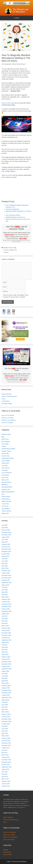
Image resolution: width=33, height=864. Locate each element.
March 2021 (5, 654)
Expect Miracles (6, 394)
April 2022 (5, 623)
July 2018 (4, 726)
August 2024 (5, 556)
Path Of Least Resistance (9, 396)
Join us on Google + (8, 422)
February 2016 (6, 781)
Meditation (5, 484)
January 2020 (6, 688)
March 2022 (5, 625)
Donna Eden (5, 453)
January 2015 (6, 786)
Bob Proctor (5, 439)
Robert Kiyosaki (6, 501)
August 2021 (5, 642)
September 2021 (6, 640)
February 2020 (6, 685)
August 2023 (5, 585)
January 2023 (6, 602)
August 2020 (5, 671)
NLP (3, 494)
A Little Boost (6, 401)
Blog (14, 247)
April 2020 (5, 681)
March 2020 (5, 683)
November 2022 (6, 606)
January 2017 (6, 757)
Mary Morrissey (6, 482)
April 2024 (5, 566)
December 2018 (6, 719)
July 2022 (4, 616)
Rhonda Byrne (6, 499)
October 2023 (6, 580)
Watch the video (6, 175)
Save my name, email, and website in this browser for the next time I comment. (15, 296)
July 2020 (4, 673)
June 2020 (5, 676)
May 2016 (4, 774)
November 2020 (6, 664)
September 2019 (6, 697)
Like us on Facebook (8, 415)
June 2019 (5, 704)
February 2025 (6, 544)
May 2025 (4, 542)
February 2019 (6, 714)
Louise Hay (5, 477)
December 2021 (6, 633)
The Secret (5, 506)
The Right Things (7, 403)
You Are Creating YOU (10, 250)
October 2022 (6, 609)
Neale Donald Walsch (8, 492)
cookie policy (21, 807)
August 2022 (5, 614)
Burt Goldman (6, 441)
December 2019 (6, 690)
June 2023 (5, 590)
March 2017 (5, 755)
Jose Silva (5, 470)
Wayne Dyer (5, 513)
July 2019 (4, 702)
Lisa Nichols (5, 475)
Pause (3, 399)
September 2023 (6, 582)
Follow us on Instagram (9, 420)
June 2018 (5, 728)
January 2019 (6, 716)
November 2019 (6, 692)
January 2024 (6, 573)
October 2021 (6, 637)
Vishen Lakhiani (6, 511)
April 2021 (5, 652)
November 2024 (6, 551)
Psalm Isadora (6, 496)
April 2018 (5, 733)
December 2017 (6, 743)
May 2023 (4, 592)
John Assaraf (5, 468)
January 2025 (6, 546)
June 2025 (5, 539)
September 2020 (6, 669)
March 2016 (5, 779)
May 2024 (4, 563)
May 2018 (4, 731)
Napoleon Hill (6, 489)
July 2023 (4, 587)
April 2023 (5, 594)
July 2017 (4, 750)
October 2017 (6, 748)
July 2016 (4, 771)
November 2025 (6, 534)
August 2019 (5, 700)
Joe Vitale (5, 465)
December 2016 (6, 759)
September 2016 (6, 767)
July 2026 (4, 525)
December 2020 (6, 661)
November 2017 (6, 745)
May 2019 (4, 707)
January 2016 (6, 783)
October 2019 (6, 695)
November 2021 (6, 635)
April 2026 (5, 527)
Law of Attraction (7, 472)
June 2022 (5, 618)
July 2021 (4, 645)
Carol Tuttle (5, 444)
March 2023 (5, 597)
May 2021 (4, 649)
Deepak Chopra (6, 451)
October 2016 (6, 764)
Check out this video (8, 103)
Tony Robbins (6, 508)
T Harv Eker (5, 504)
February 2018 (6, 738)
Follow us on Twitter (8, 418)
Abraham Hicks (8, 247)
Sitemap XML (7, 852)
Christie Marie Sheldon (8, 448)
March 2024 (5, 568)
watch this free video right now (16, 149)
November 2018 (6, 721)
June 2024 (5, 561)
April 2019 (5, 709)
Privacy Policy (7, 854)
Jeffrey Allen (5, 463)
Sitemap (5, 850)
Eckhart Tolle (5, 456)
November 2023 (6, 578)
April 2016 (5, 776)
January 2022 (6, 630)
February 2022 (6, 628)
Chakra (4, 446)
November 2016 (6, 762)
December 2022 (6, 604)
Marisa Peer (5, 480)
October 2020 (6, 666)
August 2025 (5, 537)
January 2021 (6, 659)
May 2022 (4, 621)
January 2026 (6, 530)
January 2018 (6, 740)
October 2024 (6, 554)
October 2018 (6, 724)
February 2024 (6, 570)
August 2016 (5, 769)
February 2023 (6, 599)
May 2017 (4, 752)
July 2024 (4, 558)
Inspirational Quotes (8, 458)
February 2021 (6, 657)
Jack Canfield (6, 460)
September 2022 (6, 611)
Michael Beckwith (7, 487)
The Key (5, 252)
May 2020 (4, 678)
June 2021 (5, 647)
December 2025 (6, 532)
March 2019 (5, 712)
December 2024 (6, 549)
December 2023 (6, 575)
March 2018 (5, 736)
